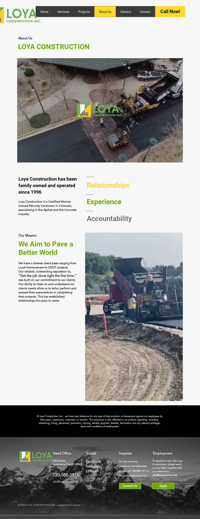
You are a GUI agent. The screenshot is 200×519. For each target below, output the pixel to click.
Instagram (93, 466)
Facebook (93, 461)
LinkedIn (92, 471)
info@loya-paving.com (65, 481)
